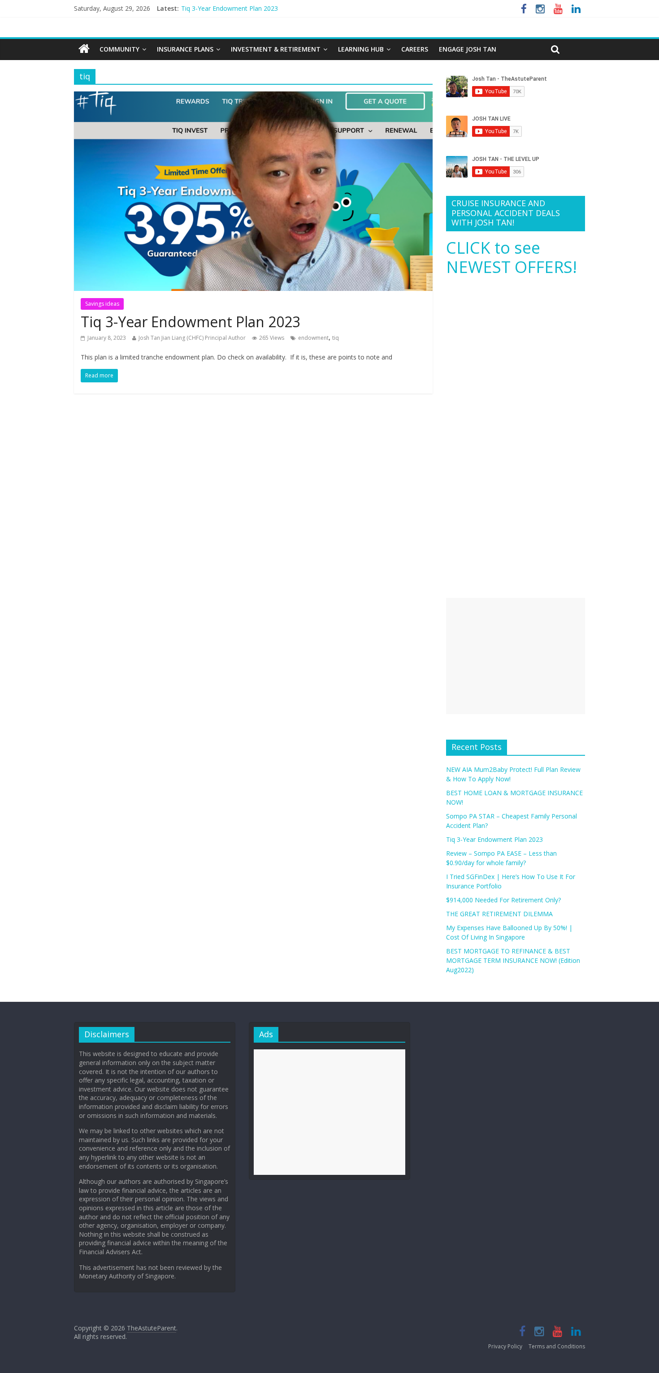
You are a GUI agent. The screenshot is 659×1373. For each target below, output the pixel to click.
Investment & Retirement (276, 49)
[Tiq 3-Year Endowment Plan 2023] (253, 97)
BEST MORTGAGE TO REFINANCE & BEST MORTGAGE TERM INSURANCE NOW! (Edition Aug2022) (513, 960)
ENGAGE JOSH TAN (467, 49)
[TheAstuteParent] (84, 49)
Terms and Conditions (557, 1346)
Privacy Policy (505, 1346)
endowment (313, 338)
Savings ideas (102, 304)
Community (119, 49)
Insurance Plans (185, 49)
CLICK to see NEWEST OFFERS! (511, 257)
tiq (335, 338)
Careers (414, 49)
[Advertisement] (515, 656)
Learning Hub (361, 49)
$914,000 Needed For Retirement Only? (503, 900)
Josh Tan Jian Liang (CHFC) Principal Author (192, 338)
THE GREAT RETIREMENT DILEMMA (499, 914)
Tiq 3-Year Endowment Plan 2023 (229, 8)
